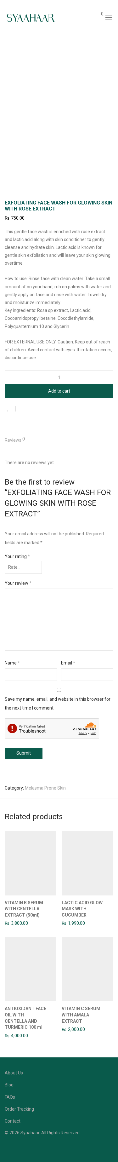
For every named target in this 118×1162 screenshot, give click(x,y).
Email (68, 662)
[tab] (59, 440)
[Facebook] (6, 1147)
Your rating (17, 556)
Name (12, 662)
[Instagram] (16, 1147)
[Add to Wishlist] (10, 408)
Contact (12, 1121)
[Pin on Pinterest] (41, 409)
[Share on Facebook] (22, 409)
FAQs (10, 1097)
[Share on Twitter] (32, 409)
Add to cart (59, 391)
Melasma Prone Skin (45, 788)
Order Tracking (19, 1109)
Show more (13, 922)
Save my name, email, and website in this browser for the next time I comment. (57, 703)
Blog (9, 1084)
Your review (18, 583)
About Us (14, 1072)
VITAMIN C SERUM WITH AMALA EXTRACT (81, 1014)
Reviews (15, 440)
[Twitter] (26, 1147)
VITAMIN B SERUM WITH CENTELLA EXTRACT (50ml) (24, 909)
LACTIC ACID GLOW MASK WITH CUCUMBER (82, 909)
